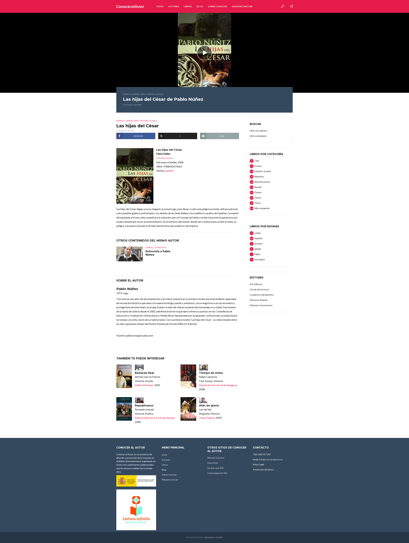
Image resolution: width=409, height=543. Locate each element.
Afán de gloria (209, 405)
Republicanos (144, 405)
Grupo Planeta (207, 417)
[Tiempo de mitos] (188, 376)
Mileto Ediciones (144, 385)
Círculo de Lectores (259, 289)
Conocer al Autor (213, 537)
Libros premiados (258, 136)
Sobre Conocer (217, 6)
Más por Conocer (215, 457)
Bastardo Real (144, 372)
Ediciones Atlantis (259, 300)
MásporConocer (242, 6)
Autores (173, 6)
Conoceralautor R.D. (217, 473)
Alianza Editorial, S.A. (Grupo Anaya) (154, 417)
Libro (143, 94)
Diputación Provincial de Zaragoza (218, 385)
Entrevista (160, 247)
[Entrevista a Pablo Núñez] (129, 254)
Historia (151, 94)
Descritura (212, 462)
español (127, 94)
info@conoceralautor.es (271, 459)
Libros (188, 6)
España (135, 94)
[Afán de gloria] (188, 409)
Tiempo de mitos (211, 372)
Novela (160, 94)
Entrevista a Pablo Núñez (158, 253)
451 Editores (256, 284)
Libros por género (258, 130)
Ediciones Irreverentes (261, 305)
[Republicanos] (124, 409)
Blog (200, 6)
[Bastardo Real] (124, 376)
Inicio (160, 6)
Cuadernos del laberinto (262, 294)
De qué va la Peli (215, 468)
